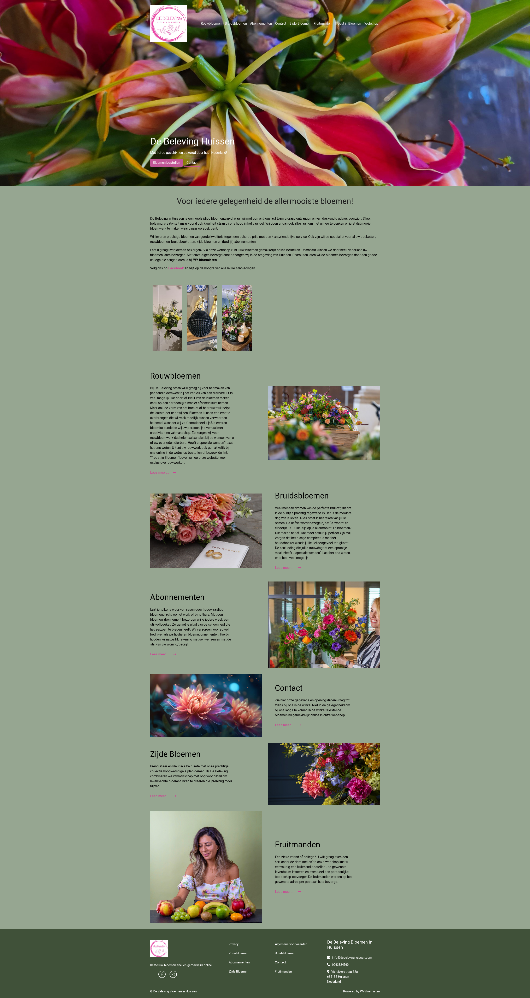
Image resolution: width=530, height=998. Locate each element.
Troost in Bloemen (348, 23)
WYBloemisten (370, 991)
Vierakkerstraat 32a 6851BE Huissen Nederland (342, 977)
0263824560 (340, 965)
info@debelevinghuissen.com (351, 957)
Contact (280, 23)
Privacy (233, 944)
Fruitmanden (322, 23)
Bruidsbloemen (236, 23)
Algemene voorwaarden (291, 944)
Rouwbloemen (211, 23)
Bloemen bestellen (166, 163)
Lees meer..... (160, 472)
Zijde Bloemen (299, 23)
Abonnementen (261, 23)
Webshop (371, 23)
